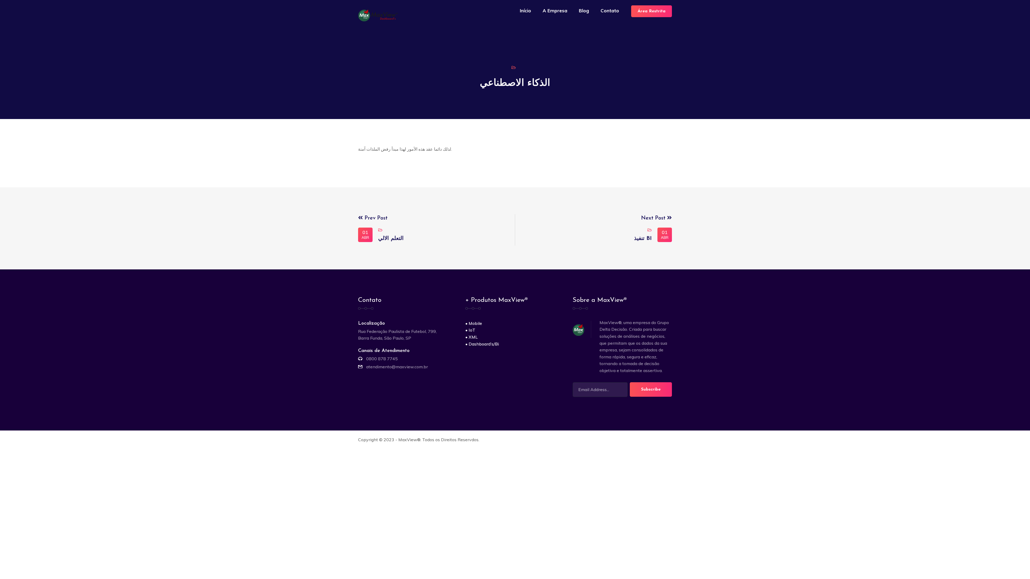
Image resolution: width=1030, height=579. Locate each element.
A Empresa (555, 10)
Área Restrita (651, 11)
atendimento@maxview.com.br (397, 366)
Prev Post (375, 218)
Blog (584, 10)
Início (525, 10)
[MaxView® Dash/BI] (379, 15)
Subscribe (651, 389)
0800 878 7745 (382, 358)
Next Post (654, 218)
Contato (610, 10)
